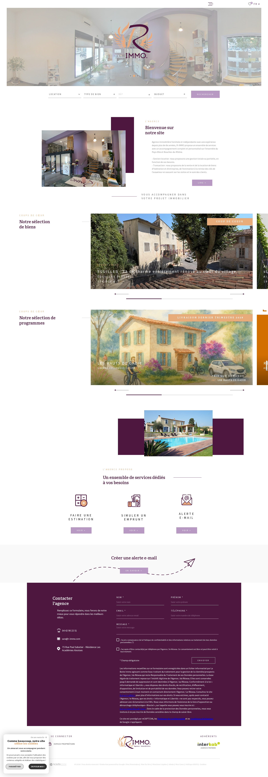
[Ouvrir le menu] (210, 3)
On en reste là (37, 737)
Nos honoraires (132, 764)
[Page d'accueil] (134, 748)
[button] (131, 76)
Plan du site (146, 764)
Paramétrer (15, 766)
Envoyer (203, 660)
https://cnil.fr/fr (127, 695)
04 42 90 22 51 (69, 630)
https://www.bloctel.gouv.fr (133, 708)
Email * (121, 611)
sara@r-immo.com (71, 638)
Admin (171, 764)
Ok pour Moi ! (37, 766)
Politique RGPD (192, 764)
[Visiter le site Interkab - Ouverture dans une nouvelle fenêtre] (209, 745)
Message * (122, 624)
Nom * (120, 597)
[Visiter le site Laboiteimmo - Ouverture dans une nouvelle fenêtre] (58, 764)
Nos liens (179, 764)
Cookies (203, 764)
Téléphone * (179, 611)
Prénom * (177, 597)
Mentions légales (159, 764)
